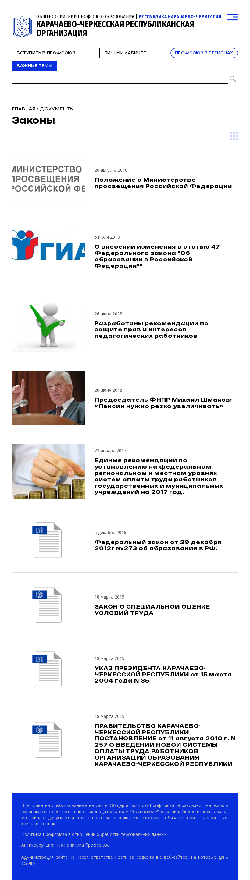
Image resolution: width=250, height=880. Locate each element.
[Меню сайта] (232, 17)
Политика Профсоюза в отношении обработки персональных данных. (94, 834)
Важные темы (34, 66)
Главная (24, 109)
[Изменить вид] (234, 136)
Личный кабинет (125, 53)
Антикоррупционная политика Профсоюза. (65, 845)
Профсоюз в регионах (204, 53)
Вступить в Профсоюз (46, 53)
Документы (57, 109)
